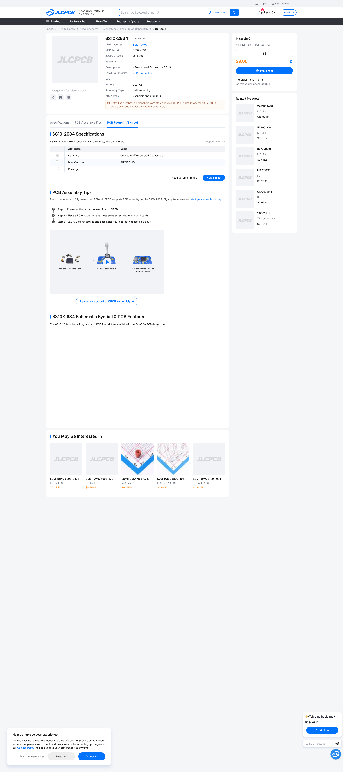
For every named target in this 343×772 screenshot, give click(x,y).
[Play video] (107, 262)
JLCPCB (51, 28)
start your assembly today (206, 199)
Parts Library (67, 28)
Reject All (61, 756)
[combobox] (162, 12)
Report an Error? (215, 141)
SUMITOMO (140, 44)
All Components (89, 28)
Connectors (109, 28)
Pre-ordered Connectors (134, 28)
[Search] (234, 12)
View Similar (214, 177)
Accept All (92, 756)
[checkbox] (57, 155)
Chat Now (322, 730)
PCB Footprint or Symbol (147, 73)
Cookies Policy (25, 747)
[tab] (59, 122)
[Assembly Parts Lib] (60, 12)
